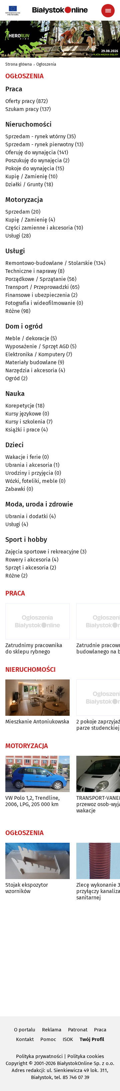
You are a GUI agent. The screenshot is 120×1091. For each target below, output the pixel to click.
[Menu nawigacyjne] (108, 10)
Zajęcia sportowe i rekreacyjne (42, 551)
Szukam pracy (22, 109)
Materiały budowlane (31, 362)
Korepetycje (19, 406)
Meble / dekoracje (27, 338)
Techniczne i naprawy (31, 271)
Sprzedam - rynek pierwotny (39, 144)
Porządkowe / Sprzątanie (35, 279)
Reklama (51, 1030)
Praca (100, 1030)
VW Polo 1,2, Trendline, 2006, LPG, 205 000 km (32, 801)
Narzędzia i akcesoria (31, 370)
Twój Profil (92, 1039)
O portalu (24, 1030)
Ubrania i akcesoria (28, 465)
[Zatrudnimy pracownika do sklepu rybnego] (37, 621)
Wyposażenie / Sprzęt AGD (37, 346)
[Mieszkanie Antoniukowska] (37, 697)
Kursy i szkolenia (25, 422)
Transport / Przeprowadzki (37, 287)
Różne (12, 311)
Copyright (16, 1063)
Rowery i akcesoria (28, 559)
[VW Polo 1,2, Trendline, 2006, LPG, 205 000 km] (37, 774)
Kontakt (25, 1039)
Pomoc (48, 1039)
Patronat (77, 1030)
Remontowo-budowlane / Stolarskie (49, 263)
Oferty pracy (20, 101)
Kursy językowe (23, 414)
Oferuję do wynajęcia (30, 152)
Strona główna (18, 64)
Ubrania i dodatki (26, 516)
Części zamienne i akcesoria (39, 228)
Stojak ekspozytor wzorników (26, 888)
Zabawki (15, 489)
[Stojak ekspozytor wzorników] (37, 861)
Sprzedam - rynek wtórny (35, 136)
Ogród (12, 378)
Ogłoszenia (46, 64)
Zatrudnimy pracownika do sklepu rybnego (33, 648)
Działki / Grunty (24, 184)
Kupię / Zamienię (26, 176)
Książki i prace (22, 430)
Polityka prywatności (39, 1056)
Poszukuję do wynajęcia (33, 160)
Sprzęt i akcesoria (27, 567)
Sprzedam (17, 212)
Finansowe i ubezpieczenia (37, 295)
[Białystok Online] (60, 10)
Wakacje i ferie (23, 457)
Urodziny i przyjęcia (29, 473)
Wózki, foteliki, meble (31, 481)
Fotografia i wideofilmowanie (40, 303)
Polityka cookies (85, 1056)
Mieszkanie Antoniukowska (37, 721)
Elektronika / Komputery (35, 354)
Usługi (12, 236)
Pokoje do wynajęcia (29, 168)
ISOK (68, 1039)
